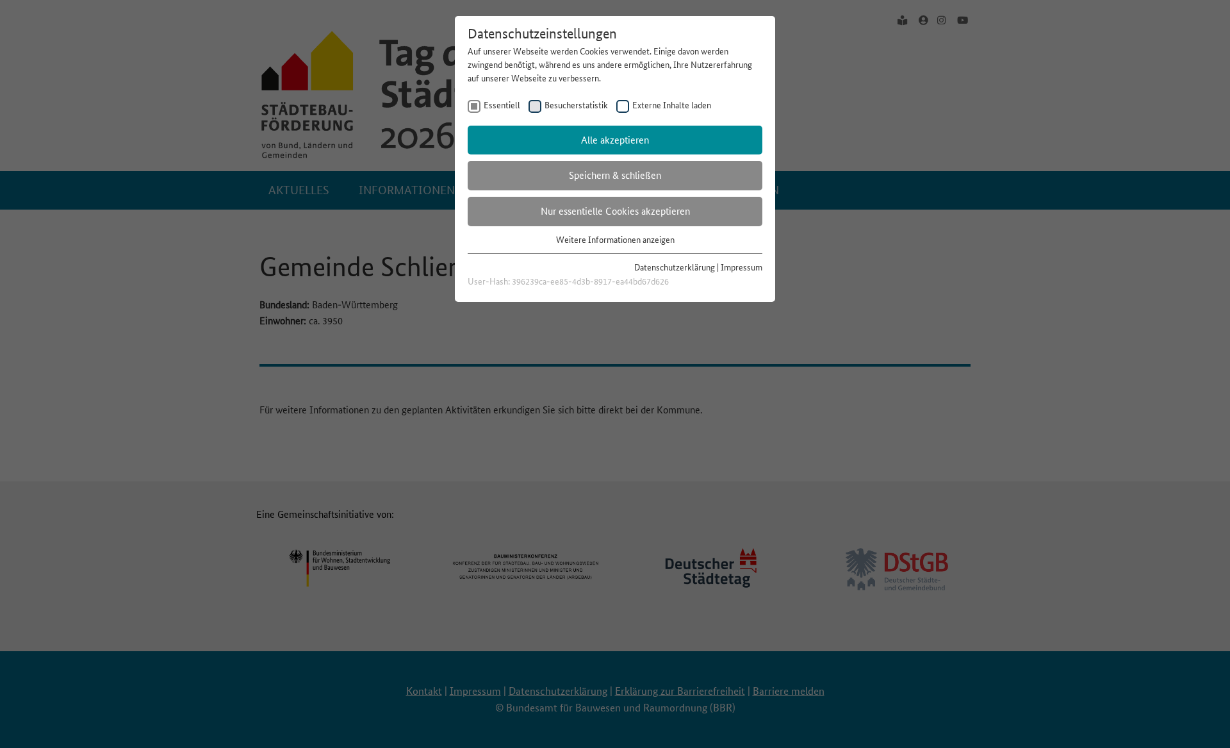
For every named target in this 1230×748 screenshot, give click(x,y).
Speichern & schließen (615, 175)
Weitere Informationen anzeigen (615, 240)
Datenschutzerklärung (674, 267)
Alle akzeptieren (615, 140)
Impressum (741, 267)
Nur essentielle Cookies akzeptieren (615, 211)
